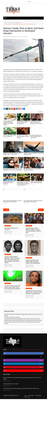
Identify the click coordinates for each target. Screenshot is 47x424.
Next (40, 209)
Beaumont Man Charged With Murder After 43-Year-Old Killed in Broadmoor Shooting (22, 320)
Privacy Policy (38, 395)
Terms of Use (27, 397)
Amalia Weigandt (7, 36)
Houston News (25, 36)
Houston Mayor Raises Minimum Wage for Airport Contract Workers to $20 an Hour (22, 318)
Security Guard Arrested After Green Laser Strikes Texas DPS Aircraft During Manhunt (13, 287)
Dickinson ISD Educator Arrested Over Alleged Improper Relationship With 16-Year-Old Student (22, 378)
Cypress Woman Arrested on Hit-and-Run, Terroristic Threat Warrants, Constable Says (34, 292)
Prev (7, 209)
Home (25, 395)
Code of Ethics (31, 395)
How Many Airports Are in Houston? (12, 317)
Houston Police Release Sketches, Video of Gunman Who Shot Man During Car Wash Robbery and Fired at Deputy (12, 259)
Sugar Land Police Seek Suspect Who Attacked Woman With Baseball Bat (33, 261)
